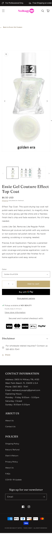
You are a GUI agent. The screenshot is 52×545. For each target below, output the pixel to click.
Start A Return (11, 456)
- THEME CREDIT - (28, 528)
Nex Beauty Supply (16, 528)
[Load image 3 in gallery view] (39, 173)
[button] (3, 11)
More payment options (26, 298)
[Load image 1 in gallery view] (13, 173)
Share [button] (7, 355)
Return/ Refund (12, 450)
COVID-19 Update (13, 480)
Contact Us (10, 426)
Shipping (5, 200)
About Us (9, 420)
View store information (15, 312)
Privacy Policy (11, 462)
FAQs (7, 474)
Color (4, 269)
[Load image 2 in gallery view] (26, 173)
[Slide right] (47, 101)
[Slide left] (5, 101)
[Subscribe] (44, 497)
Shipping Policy (12, 444)
